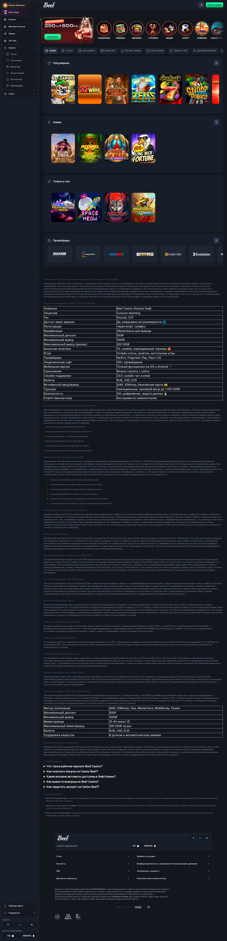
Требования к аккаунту (148, 871)
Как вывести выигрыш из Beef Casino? (73, 781)
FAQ (58, 871)
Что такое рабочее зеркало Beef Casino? (74, 766)
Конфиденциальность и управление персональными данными (167, 864)
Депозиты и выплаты (66, 878)
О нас (59, 856)
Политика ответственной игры (151, 878)
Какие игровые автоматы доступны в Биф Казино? (81, 776)
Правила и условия (146, 856)
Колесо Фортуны (17, 5)
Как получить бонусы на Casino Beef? (72, 771)
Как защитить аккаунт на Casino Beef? (73, 786)
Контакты (61, 864)
